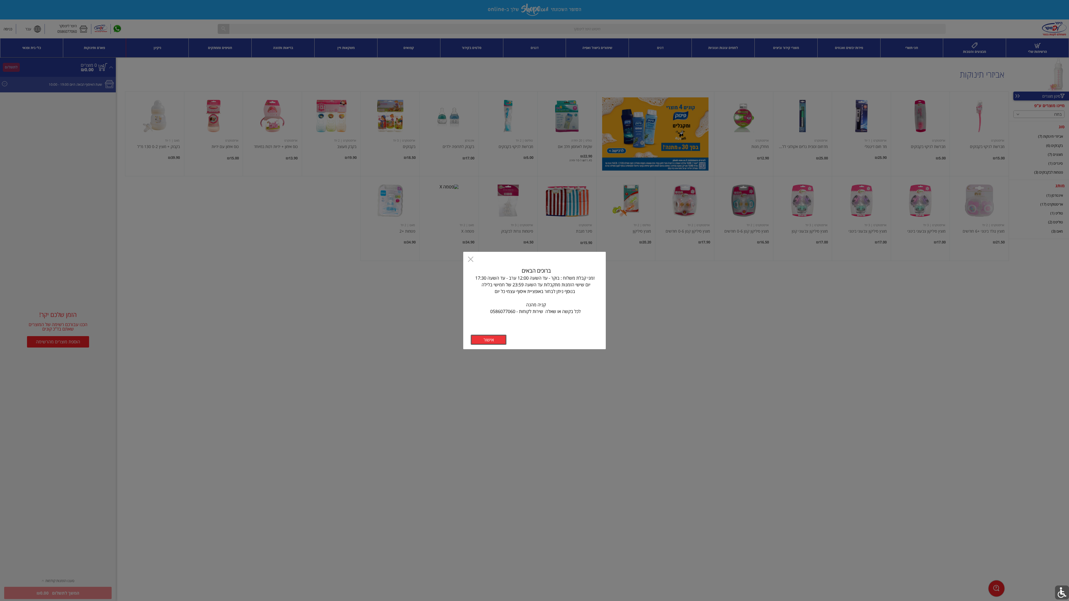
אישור (489, 340)
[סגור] (471, 259)
